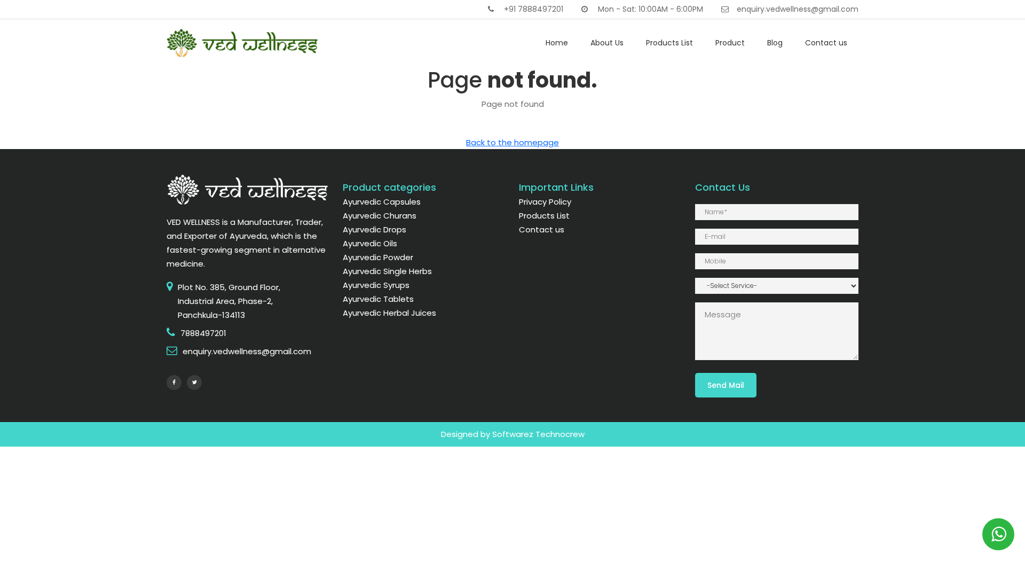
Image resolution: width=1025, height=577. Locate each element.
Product (730, 42)
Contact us (826, 42)
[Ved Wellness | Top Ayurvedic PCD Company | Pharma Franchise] (243, 42)
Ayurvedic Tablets (378, 299)
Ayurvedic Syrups (376, 285)
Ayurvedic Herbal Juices (389, 312)
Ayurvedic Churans (379, 215)
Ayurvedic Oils (370, 243)
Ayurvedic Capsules (382, 201)
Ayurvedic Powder (378, 257)
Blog (775, 42)
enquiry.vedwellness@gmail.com (797, 9)
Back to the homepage (512, 142)
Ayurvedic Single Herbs (387, 271)
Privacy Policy (545, 201)
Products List (669, 42)
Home (557, 42)
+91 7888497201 (532, 9)
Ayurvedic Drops (374, 229)
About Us (607, 42)
